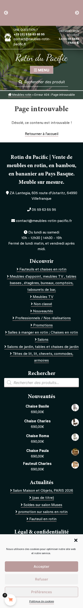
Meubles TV (43, 297)
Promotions (43, 325)
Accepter (41, 566)
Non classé (43, 304)
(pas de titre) (43, 498)
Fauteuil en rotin (42, 519)
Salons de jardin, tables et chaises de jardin (43, 347)
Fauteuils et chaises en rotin (42, 269)
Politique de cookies (41, 601)
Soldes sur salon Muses (43, 505)
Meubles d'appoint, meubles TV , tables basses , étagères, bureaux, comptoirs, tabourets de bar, (43, 283)
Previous (6, 13)
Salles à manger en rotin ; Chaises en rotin (43, 333)
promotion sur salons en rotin (43, 512)
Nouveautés (43, 311)
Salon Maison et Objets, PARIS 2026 (43, 491)
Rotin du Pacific (41, 57)
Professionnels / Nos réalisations (43, 318)
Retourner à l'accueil (41, 134)
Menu (43, 70)
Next (77, 13)
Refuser (41, 579)
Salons (43, 340)
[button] (76, 540)
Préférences (41, 592)
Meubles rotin (21, 95)
